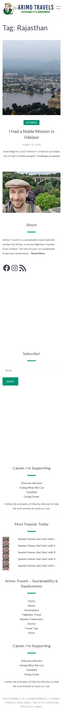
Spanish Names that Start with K (37, 558)
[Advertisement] (31, 311)
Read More (38, 253)
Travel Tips (31, 628)
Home (31, 600)
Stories (31, 122)
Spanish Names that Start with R (36, 552)
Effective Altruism (31, 483)
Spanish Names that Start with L (36, 565)
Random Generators (31, 619)
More (31, 632)
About (31, 605)
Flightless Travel (31, 614)
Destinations (31, 610)
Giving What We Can (31, 487)
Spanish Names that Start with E (36, 545)
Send (10, 381)
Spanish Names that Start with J (36, 538)
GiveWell (31, 492)
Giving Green (31, 496)
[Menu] (58, 7)
